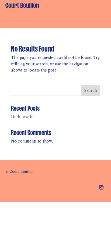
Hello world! (22, 116)
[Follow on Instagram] (101, 187)
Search (90, 90)
